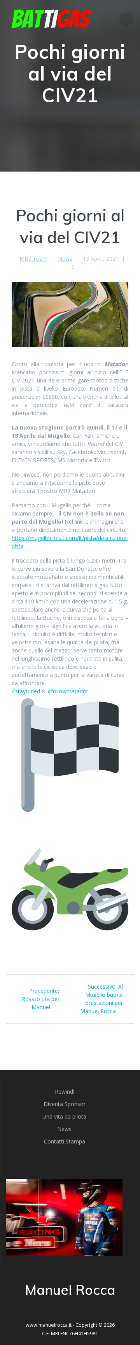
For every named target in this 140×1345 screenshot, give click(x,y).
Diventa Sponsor (65, 1104)
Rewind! (64, 1091)
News (65, 258)
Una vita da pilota (64, 1116)
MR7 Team (33, 258)
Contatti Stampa (64, 1141)
